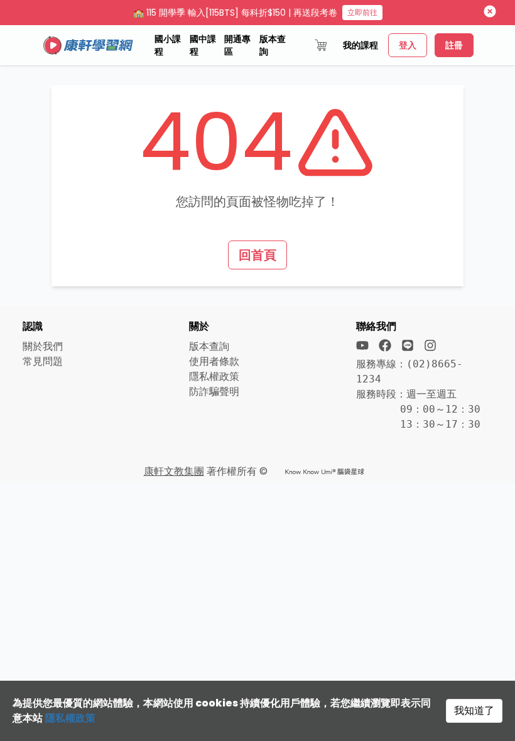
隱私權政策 (70, 718)
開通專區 (237, 45)
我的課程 (360, 45)
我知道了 (474, 710)
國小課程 (167, 45)
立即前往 (362, 12)
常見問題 (43, 361)
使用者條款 (214, 361)
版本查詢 (272, 45)
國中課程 (203, 45)
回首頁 (257, 255)
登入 (407, 45)
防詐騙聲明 (214, 391)
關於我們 (43, 346)
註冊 (454, 45)
